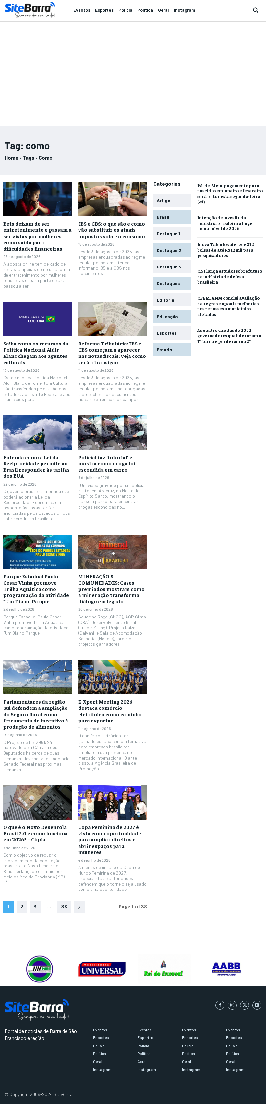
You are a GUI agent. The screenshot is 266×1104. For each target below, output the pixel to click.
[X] (244, 1005)
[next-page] (79, 907)
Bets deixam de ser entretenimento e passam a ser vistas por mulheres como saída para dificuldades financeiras (37, 236)
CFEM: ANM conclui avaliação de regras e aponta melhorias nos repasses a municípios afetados (228, 306)
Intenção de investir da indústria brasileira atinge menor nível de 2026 (224, 222)
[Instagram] (232, 1005)
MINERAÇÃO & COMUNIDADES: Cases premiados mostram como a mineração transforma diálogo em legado (111, 588)
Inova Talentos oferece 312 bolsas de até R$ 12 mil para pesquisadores (225, 249)
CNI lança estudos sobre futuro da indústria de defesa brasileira (229, 276)
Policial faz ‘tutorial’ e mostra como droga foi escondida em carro (106, 463)
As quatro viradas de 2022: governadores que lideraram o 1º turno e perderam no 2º (229, 335)
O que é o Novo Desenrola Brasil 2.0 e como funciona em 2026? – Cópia (35, 833)
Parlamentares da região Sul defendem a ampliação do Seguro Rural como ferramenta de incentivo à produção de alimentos (35, 714)
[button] (255, 10)
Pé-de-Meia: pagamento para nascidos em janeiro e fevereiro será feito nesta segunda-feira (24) (230, 193)
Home (11, 157)
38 (64, 906)
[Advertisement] (133, 71)
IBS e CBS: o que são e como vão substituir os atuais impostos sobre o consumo (111, 229)
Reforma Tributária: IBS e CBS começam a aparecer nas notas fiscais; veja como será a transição (112, 352)
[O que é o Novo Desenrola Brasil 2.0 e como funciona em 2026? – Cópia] (37, 802)
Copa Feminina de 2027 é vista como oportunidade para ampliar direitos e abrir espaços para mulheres (109, 839)
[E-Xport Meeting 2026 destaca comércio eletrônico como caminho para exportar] (112, 677)
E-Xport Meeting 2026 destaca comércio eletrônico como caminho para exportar (110, 710)
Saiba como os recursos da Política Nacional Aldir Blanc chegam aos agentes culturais (35, 352)
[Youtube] (256, 1005)
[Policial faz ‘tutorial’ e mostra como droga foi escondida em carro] (112, 432)
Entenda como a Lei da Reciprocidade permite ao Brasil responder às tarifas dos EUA (36, 466)
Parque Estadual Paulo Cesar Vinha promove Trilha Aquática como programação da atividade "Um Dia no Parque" (36, 588)
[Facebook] (219, 1005)
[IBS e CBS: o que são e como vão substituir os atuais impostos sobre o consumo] (112, 199)
